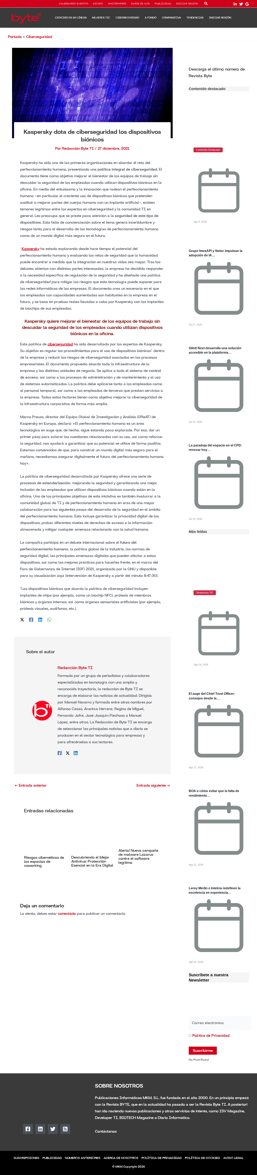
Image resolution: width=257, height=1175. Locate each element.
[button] (206, 4)
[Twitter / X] (22, 619)
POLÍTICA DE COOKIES (202, 1158)
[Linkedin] (40, 619)
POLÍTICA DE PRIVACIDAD (162, 1158)
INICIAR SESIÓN (187, 4)
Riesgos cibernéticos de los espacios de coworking (44, 862)
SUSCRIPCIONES (26, 1158)
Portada (15, 37)
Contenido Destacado (208, 149)
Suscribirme (203, 1051)
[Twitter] (241, 4)
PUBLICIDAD (163, 4)
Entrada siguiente (153, 785)
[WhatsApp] (49, 619)
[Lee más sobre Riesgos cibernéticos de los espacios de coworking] (45, 837)
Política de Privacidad (210, 1036)
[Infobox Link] (219, 72)
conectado (67, 914)
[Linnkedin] (235, 4)
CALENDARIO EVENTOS (73, 4)
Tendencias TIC (204, 592)
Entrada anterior (30, 785)
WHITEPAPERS (117, 4)
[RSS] (65, 1129)
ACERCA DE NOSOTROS (121, 1158)
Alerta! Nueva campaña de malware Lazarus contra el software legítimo (138, 856)
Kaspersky (30, 249)
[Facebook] (31, 619)
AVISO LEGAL (233, 1158)
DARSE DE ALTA (140, 4)
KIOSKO (98, 4)
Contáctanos (106, 1131)
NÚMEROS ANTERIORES (82, 1158)
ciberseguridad (60, 344)
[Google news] (247, 4)
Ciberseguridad (39, 37)
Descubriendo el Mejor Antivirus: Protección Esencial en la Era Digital (92, 861)
